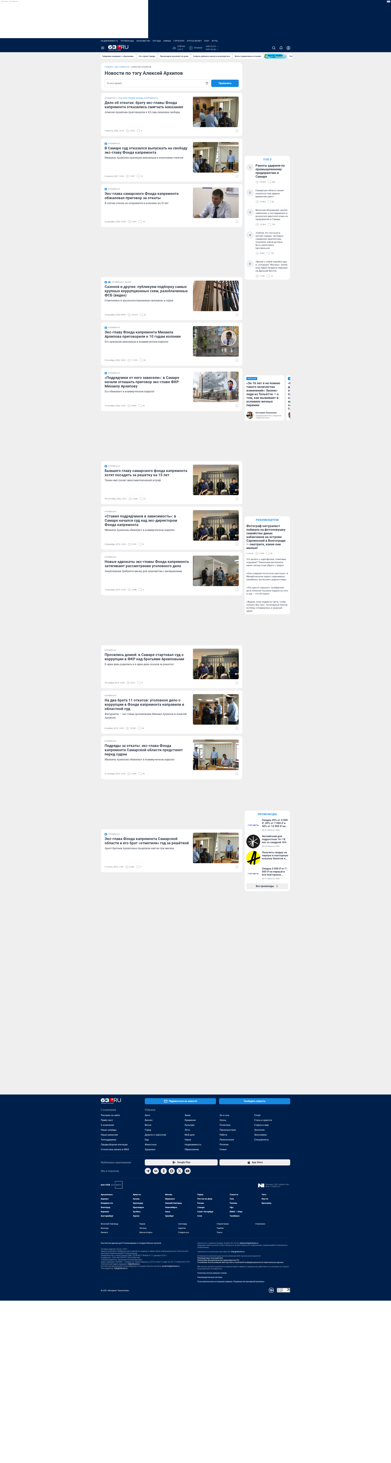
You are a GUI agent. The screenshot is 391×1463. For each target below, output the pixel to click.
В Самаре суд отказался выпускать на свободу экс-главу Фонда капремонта (146, 150)
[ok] (164, 1171)
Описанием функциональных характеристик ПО (218, 1260)
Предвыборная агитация (114, 1144)
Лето (187, 1130)
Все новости (122, 67)
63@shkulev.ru (134, 1264)
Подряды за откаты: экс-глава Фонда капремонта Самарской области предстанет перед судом (144, 750)
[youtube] (188, 1171)
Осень (223, 1120)
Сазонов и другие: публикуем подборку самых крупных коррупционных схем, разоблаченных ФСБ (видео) (146, 291)
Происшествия (228, 1130)
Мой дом (189, 1134)
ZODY (206, 41)
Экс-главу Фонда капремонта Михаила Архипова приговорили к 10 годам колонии (143, 334)
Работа (223, 1134)
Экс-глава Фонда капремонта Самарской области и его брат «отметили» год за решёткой (147, 841)
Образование (192, 1149)
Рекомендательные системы (209, 1277)
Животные (151, 1144)
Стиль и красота (263, 1120)
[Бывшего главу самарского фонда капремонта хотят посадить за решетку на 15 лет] (216, 480)
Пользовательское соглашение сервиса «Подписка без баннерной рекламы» (231, 1282)
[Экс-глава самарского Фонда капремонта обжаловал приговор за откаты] (216, 203)
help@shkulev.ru (121, 1268)
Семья (223, 1149)
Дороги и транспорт (155, 1134)
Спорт (257, 1115)
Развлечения (227, 1139)
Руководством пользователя (210, 1258)
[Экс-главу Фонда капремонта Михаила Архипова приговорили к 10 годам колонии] (216, 341)
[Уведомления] (281, 48)
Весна (148, 1125)
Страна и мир (261, 1125)
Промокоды (127, 41)
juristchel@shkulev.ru (170, 1266)
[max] (172, 1171)
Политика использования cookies (212, 1273)
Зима (187, 1115)
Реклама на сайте (110, 1115)
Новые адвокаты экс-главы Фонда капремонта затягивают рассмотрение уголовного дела (147, 564)
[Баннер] (275, 56)
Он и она (224, 1115)
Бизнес (149, 1120)
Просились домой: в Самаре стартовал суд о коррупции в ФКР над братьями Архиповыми (144, 657)
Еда (147, 1139)
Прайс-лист (107, 1120)
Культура (189, 1125)
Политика (225, 1125)
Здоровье (150, 1149)
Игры (215, 41)
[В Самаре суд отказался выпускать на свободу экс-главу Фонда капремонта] (216, 157)
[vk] (156, 1171)
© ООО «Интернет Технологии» (115, 1290)
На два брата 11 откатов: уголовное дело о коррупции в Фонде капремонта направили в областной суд (144, 704)
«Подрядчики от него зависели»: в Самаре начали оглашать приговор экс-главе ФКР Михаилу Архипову (142, 382)
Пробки (196, 48)
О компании (107, 1125)
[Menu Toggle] (102, 48)
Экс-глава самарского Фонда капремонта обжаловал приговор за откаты (142, 195)
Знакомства (143, 41)
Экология (259, 1130)
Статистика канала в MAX (115, 1149)
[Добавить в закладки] (237, 131)
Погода (157, 41)
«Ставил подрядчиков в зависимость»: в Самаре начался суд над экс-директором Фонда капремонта (141, 520)
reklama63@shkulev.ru (248, 1243)
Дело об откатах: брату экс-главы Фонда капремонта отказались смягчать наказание (144, 105)
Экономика (260, 1134)
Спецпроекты (261, 1139)
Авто (147, 1115)
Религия (224, 1144)
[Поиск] (273, 48)
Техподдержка (108, 1139)
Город (148, 1130)
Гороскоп (179, 41)
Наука (188, 1139)
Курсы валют (194, 41)
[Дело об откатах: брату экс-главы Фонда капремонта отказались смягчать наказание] (216, 112)
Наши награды (109, 1130)
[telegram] (148, 1171)
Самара (109, 67)
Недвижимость (109, 41)
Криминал (190, 1120)
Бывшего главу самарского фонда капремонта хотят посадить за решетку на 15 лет (146, 473)
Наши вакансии (109, 1134)
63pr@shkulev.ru (238, 1252)
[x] (180, 1171)
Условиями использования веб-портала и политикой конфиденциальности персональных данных (240, 1262)
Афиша (167, 41)
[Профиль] (288, 48)
